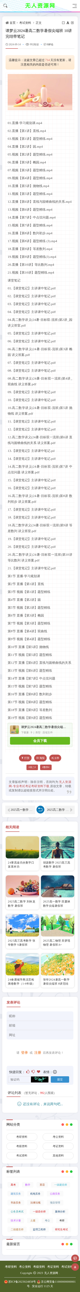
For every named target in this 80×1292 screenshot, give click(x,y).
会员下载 (40, 740)
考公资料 (58, 1136)
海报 (42, 758)
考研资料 (21, 1136)
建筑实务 (16, 1193)
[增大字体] (72, 22)
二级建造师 (17, 1229)
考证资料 (58, 1146)
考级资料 (21, 1146)
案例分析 (60, 1211)
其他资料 (58, 1155)
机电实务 (35, 1193)
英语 (42, 1184)
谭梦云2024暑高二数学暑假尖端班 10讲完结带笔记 (44, 727)
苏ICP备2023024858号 (22, 1281)
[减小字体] (63, 22)
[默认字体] (68, 22)
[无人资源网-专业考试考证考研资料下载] (40, 6)
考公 (47, 1220)
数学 (46, 767)
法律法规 (35, 1202)
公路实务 (55, 1193)
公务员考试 (17, 1211)
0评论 (50, 44)
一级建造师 (60, 1184)
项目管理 (55, 1202)
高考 (13, 1184)
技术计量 (16, 1220)
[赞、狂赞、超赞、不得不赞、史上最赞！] (39, 1072)
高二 (32, 767)
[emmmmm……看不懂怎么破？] (33, 1072)
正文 (39, 22)
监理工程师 (39, 1229)
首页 (13, 22)
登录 (24, 1052)
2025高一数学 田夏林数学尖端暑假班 (23, 809)
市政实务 (16, 1202)
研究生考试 (61, 1229)
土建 (32, 1220)
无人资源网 (51, 1273)
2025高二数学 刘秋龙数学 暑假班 (61, 809)
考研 (61, 1220)
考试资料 (25, 22)
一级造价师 (39, 1211)
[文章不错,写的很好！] (28, 1072)
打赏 (26, 758)
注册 (37, 1052)
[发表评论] (75, 1258)
